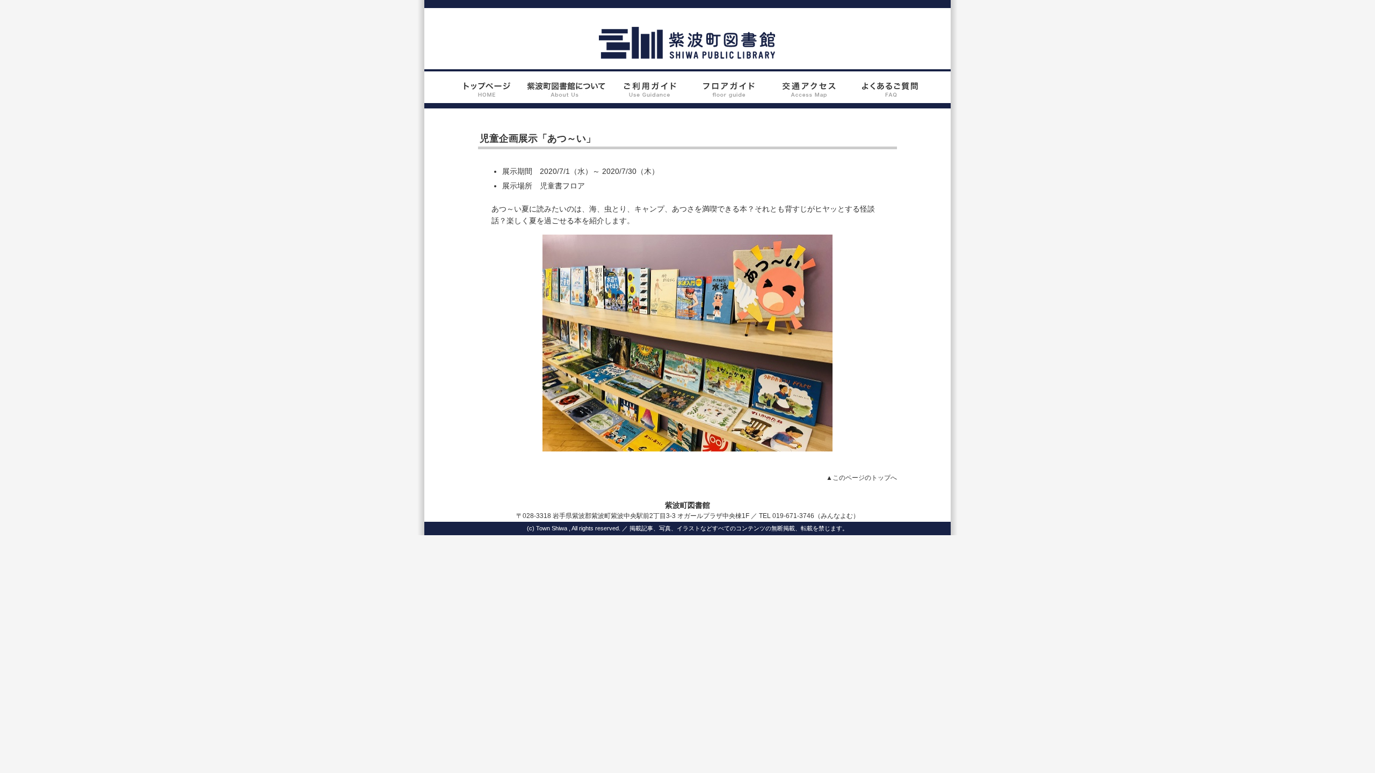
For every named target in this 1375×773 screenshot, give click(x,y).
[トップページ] (484, 97)
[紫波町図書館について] (565, 97)
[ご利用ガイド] (647, 97)
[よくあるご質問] (890, 97)
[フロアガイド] (728, 97)
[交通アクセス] (809, 97)
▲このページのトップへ (861, 478)
